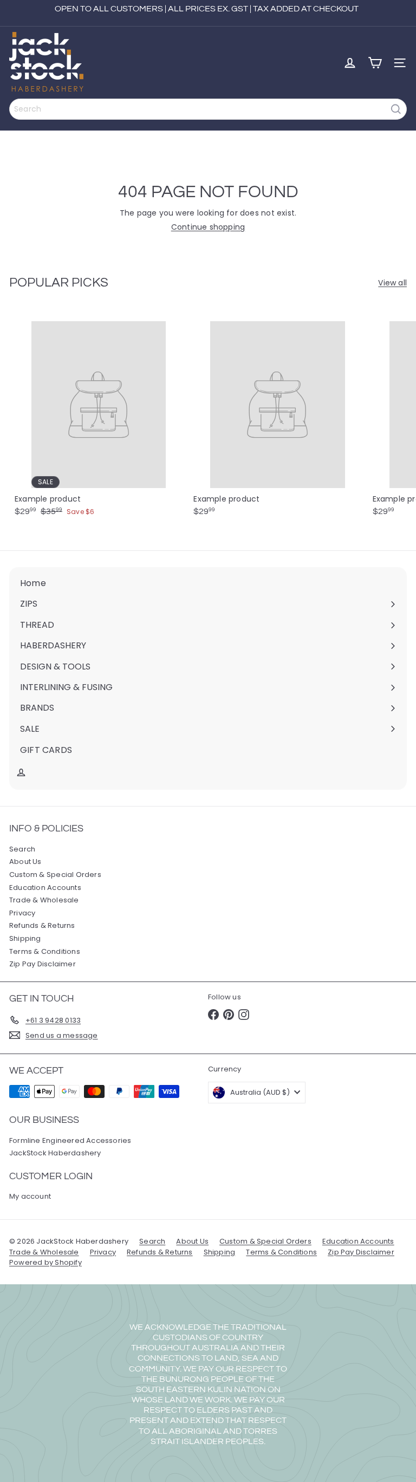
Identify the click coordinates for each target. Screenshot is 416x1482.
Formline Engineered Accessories (70, 1140)
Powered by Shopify (45, 1262)
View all (392, 283)
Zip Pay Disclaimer (42, 964)
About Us (25, 861)
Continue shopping (208, 227)
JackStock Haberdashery (55, 1153)
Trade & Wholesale (44, 900)
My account (30, 1196)
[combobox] (208, 109)
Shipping (25, 938)
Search (22, 849)
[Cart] (374, 63)
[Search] (396, 109)
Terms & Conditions (44, 951)
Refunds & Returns (42, 925)
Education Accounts (45, 887)
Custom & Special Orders (55, 874)
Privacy (22, 913)
